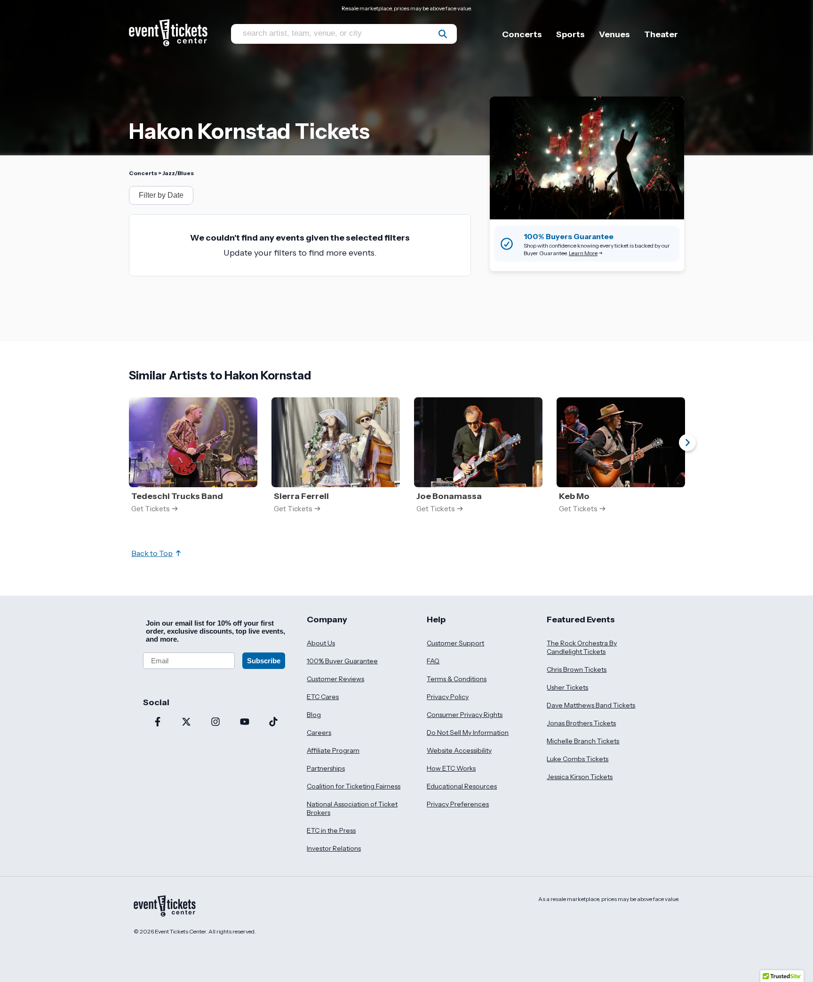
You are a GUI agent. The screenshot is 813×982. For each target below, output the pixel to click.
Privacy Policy (448, 696)
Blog (314, 714)
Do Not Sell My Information (468, 732)
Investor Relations (334, 848)
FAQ (433, 661)
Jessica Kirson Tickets (580, 777)
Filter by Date (161, 195)
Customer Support (455, 643)
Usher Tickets (567, 687)
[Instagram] (215, 722)
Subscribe (263, 661)
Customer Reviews (335, 679)
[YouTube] (244, 722)
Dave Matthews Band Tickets (591, 705)
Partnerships (326, 768)
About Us (321, 643)
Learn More (583, 253)
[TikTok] (273, 722)
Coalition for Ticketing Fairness (353, 786)
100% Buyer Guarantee (342, 661)
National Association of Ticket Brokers (352, 808)
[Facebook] (157, 722)
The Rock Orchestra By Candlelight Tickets (582, 647)
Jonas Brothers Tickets (581, 723)
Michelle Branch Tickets (583, 741)
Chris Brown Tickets (576, 669)
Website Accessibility (459, 750)
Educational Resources (462, 786)
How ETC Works (451, 768)
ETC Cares (323, 696)
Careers (319, 732)
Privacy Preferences (458, 804)
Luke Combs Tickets (577, 759)
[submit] (442, 33)
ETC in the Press (331, 830)
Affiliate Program (333, 750)
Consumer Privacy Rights (464, 714)
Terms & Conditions (456, 679)
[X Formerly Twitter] (186, 722)
